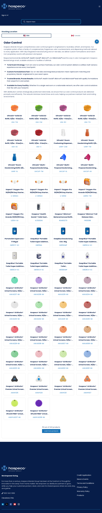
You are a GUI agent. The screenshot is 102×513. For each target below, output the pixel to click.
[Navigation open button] (99, 6)
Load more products (51, 431)
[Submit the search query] (24, 21)
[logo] (14, 6)
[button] (5, 15)
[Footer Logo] (14, 468)
